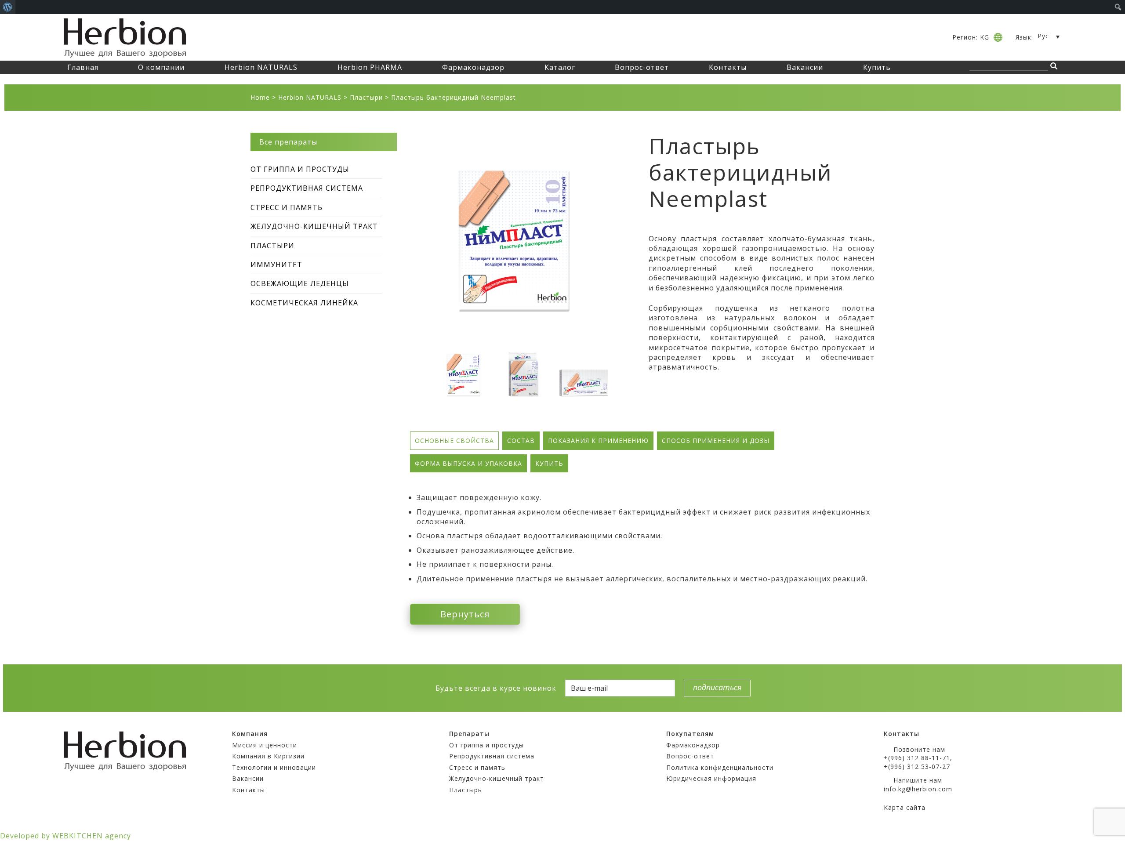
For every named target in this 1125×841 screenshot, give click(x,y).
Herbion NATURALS (261, 67)
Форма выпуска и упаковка (468, 463)
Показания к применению (598, 440)
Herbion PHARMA (370, 67)
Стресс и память (286, 207)
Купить (877, 67)
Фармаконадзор (473, 67)
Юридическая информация (711, 778)
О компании (161, 67)
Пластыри (366, 97)
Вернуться (465, 614)
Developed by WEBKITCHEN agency (65, 836)
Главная (82, 67)
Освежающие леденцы (299, 283)
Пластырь (465, 790)
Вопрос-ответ (642, 67)
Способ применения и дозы (715, 440)
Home (260, 97)
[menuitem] (7, 7)
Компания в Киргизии (268, 756)
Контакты (728, 67)
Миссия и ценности (264, 745)
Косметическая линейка (304, 303)
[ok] (379, 687)
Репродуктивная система (306, 188)
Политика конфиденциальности (719, 767)
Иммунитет (276, 264)
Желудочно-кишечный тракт (314, 226)
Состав (521, 440)
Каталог (559, 67)
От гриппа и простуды (299, 169)
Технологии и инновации (274, 767)
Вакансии (805, 67)
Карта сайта (904, 807)
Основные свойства (454, 440)
